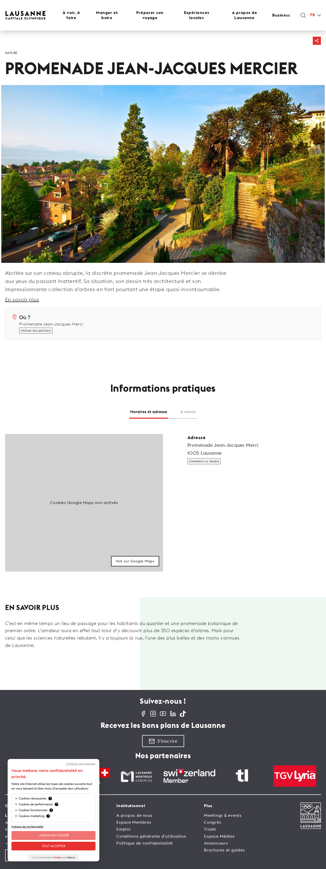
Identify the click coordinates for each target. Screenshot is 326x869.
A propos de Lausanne (244, 15)
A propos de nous (134, 815)
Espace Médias (219, 836)
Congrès (212, 822)
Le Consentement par (53, 857)
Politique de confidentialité (144, 843)
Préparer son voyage (149, 15)
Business (281, 15)
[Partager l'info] (317, 41)
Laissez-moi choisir (53, 835)
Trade (210, 829)
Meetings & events (223, 815)
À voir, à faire (71, 15)
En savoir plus (22, 299)
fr (312, 15)
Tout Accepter (53, 846)
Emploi (123, 829)
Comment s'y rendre (204, 461)
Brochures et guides (224, 849)
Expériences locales (196, 15)
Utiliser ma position (36, 330)
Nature (11, 53)
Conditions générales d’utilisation (151, 836)
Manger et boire (107, 15)
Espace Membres (133, 822)
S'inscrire (167, 741)
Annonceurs (216, 843)
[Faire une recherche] (303, 15)
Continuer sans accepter (81, 763)
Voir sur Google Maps (135, 561)
